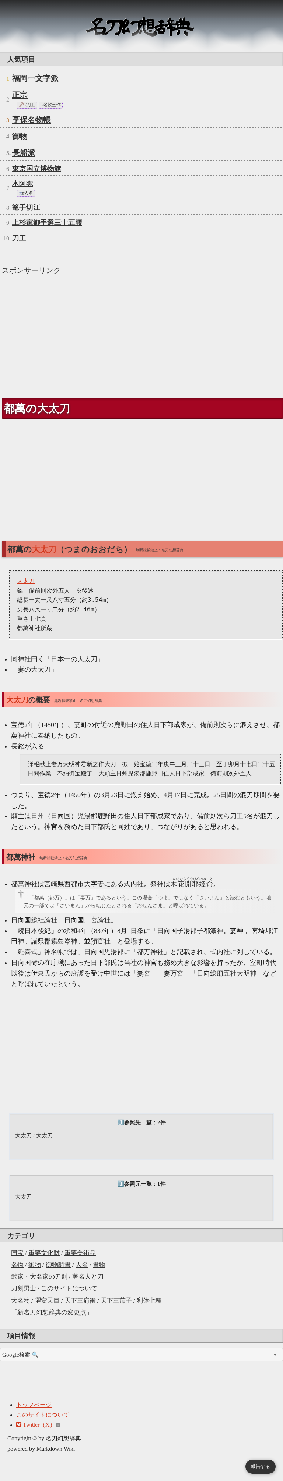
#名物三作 (50, 104)
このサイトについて (69, 1288)
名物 (17, 1264)
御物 (34, 1264)
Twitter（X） (38, 1425)
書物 (99, 1264)
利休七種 (149, 1300)
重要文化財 (44, 1253)
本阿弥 (22, 184)
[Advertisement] (141, 333)
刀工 (19, 238)
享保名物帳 (31, 119)
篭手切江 (26, 207)
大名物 (20, 1300)
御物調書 (58, 1264)
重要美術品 (80, 1253)
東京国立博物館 (36, 168)
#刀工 (29, 104)
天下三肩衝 (80, 1300)
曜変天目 (47, 1300)
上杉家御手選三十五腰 (47, 222)
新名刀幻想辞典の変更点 (51, 1312)
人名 (82, 1264)
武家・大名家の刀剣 (39, 1276)
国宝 (17, 1253)
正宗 (20, 94)
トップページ (34, 1405)
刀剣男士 (23, 1288)
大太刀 (23, 1135)
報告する (260, 1466)
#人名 (26, 193)
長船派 (23, 152)
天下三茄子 (116, 1300)
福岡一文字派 (35, 78)
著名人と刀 (88, 1276)
